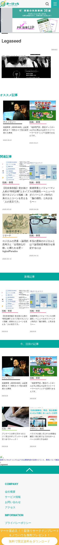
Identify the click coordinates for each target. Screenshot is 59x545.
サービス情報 (13, 497)
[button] (2, 20)
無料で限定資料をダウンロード (29, 541)
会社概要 (10, 491)
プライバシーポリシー (18, 523)
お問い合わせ (13, 502)
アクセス (10, 507)
